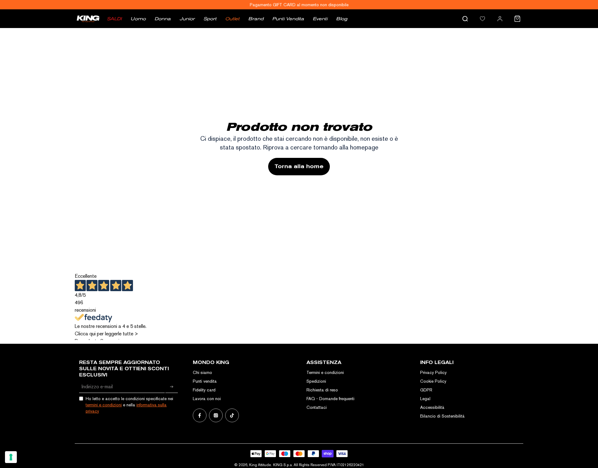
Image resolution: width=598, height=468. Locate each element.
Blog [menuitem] (341, 18)
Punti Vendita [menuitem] (288, 18)
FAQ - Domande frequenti (330, 398)
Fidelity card (204, 389)
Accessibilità (432, 407)
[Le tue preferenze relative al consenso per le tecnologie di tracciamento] (11, 457)
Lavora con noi (207, 398)
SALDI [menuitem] (114, 18)
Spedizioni (316, 381)
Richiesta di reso (322, 389)
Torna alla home (299, 166)
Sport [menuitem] (209, 18)
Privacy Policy (433, 372)
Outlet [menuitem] (232, 18)
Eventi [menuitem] (320, 18)
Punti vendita (205, 381)
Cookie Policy (433, 381)
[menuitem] (482, 19)
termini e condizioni (104, 404)
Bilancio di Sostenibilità (442, 416)
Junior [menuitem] (187, 18)
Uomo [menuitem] (138, 18)
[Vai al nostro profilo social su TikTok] (232, 415)
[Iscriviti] (171, 387)
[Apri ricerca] (465, 19)
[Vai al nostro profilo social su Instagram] (216, 415)
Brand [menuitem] (255, 18)
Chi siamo (202, 372)
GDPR (426, 389)
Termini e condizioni (325, 372)
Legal (425, 398)
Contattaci (316, 407)
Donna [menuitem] (162, 18)
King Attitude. (260, 465)
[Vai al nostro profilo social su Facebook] (199, 415)
